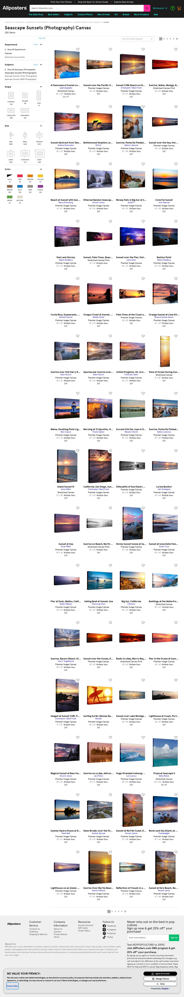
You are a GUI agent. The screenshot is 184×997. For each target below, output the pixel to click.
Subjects (8, 22)
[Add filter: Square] (25, 95)
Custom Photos (85, 14)
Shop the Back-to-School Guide (93, 2)
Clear (35, 65)
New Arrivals (104, 14)
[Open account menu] (166, 8)
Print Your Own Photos (61, 2)
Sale (156, 14)
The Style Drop (36, 14)
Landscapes (19, 22)
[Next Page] (176, 38)
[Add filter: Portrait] (11, 95)
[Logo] (15, 8)
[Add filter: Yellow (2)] (40, 175)
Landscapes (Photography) (38, 22)
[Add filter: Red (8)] (20, 175)
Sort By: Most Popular (133, 39)
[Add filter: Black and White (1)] (9, 175)
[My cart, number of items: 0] (179, 8)
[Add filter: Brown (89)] (9, 186)
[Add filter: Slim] (39, 95)
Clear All (41, 38)
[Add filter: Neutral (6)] (20, 196)
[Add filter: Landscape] (11, 110)
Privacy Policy (12, 986)
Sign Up (174, 938)
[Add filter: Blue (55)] (20, 186)
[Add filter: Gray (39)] (30, 186)
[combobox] (87, 8)
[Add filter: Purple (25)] (40, 186)
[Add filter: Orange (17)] (30, 175)
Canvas (106, 22)
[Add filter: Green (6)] (9, 196)
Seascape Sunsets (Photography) (87, 22)
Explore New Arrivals (123, 2)
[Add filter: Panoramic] (25, 110)
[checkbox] (11, 137)
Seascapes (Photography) (61, 22)
